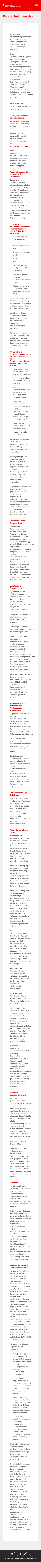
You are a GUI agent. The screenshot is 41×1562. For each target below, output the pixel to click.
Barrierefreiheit (30, 1559)
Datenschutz (19, 1559)
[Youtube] (20, 1554)
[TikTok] (25, 1554)
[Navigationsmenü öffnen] (36, 5)
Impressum (9, 1559)
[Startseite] (12, 5)
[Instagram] (12, 1554)
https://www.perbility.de (19, 146)
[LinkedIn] (29, 1554)
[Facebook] (16, 1554)
